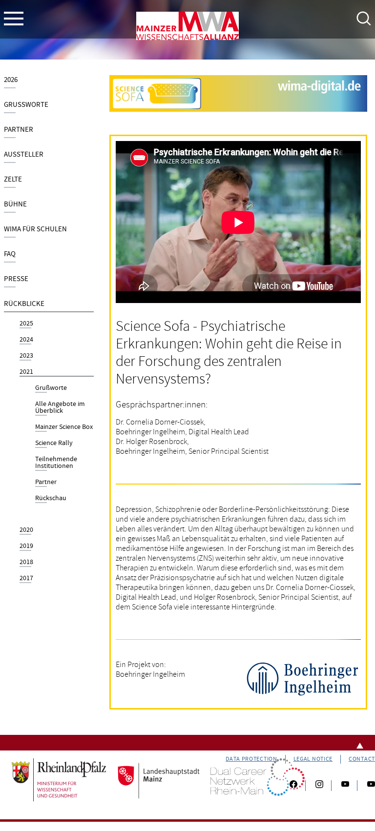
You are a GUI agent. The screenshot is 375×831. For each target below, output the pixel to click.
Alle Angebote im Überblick (60, 408)
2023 (26, 356)
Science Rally (54, 443)
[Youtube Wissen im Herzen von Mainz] (345, 785)
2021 (26, 372)
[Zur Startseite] (187, 28)
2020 (26, 530)
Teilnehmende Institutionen (56, 463)
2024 (26, 340)
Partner (18, 129)
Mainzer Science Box (64, 427)
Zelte (13, 179)
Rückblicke (24, 303)
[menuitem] (49, 81)
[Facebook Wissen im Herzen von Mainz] (293, 785)
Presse (16, 279)
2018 (26, 563)
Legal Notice (313, 759)
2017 (26, 579)
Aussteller (23, 154)
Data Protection (251, 759)
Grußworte (26, 104)
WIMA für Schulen (35, 229)
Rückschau (50, 499)
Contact (362, 759)
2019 (26, 546)
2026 (11, 79)
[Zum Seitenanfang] (187, 742)
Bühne (15, 204)
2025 (26, 324)
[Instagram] (319, 785)
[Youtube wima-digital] (367, 785)
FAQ (10, 254)
